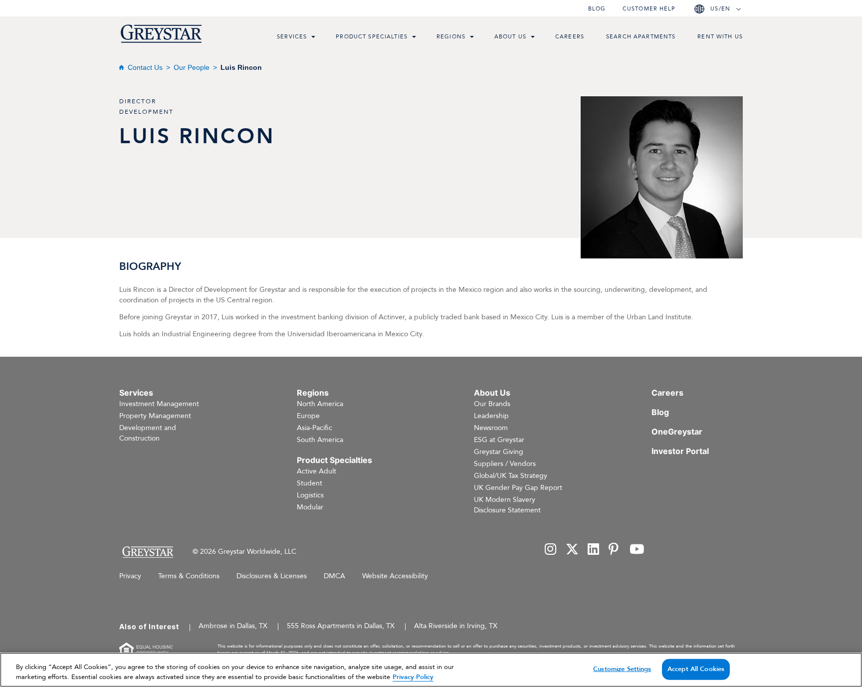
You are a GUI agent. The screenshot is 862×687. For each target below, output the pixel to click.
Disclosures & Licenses (271, 576)
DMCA (334, 576)
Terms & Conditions (188, 576)
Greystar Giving (498, 452)
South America (320, 440)
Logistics (310, 495)
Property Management (155, 416)
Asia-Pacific (314, 428)
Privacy (130, 576)
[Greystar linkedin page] (594, 550)
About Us (510, 36)
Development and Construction (147, 433)
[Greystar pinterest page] (615, 550)
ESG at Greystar (499, 440)
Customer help (649, 8)
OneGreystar (676, 432)
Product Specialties (372, 36)
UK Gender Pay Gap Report (518, 487)
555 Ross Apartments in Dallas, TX (341, 626)
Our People (192, 67)
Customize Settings (622, 669)
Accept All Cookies (695, 669)
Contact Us (145, 67)
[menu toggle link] (313, 38)
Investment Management (159, 404)
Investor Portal (680, 451)
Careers (569, 36)
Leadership (491, 416)
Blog (597, 8)
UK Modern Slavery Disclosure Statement (507, 505)
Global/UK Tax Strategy (510, 475)
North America (320, 404)
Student (309, 483)
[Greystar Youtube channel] (637, 550)
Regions (450, 36)
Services (292, 36)
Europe (308, 416)
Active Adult (316, 471)
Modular (310, 507)
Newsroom (491, 428)
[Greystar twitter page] (572, 550)
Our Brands (492, 404)
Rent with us (720, 36)
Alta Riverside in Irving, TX (455, 626)
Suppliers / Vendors (505, 463)
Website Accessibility (395, 576)
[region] (431, 670)
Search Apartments (640, 36)
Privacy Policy (413, 676)
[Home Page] (147, 552)
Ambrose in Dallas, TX (233, 626)
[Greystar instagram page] (551, 550)
